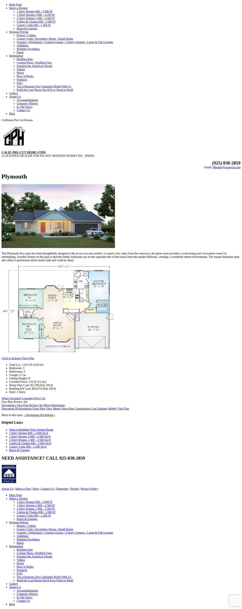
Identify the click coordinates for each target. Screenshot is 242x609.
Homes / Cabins (26, 35)
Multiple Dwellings (28, 49)
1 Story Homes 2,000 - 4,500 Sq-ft (29, 436)
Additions (22, 45)
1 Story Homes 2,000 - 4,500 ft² (36, 14)
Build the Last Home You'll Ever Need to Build (45, 89)
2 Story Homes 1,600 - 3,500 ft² (36, 18)
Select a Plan (23, 488)
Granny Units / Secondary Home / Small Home (45, 38)
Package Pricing (18, 32)
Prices (20, 72)
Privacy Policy (89, 488)
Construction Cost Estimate (91, 408)
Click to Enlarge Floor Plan (18, 358)
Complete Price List (33, 398)
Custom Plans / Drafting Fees (34, 62)
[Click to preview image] (58, 247)
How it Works (25, 76)
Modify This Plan (118, 408)
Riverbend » (47, 415)
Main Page (15, 4)
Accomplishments (27, 100)
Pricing (74, 488)
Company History (27, 103)
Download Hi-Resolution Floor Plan (23, 408)
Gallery (13, 93)
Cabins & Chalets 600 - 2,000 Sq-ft (30, 443)
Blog (12, 113)
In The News (24, 106)
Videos (21, 69)
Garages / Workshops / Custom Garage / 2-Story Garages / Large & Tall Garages (65, 42)
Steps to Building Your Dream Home (31, 429)
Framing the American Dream (34, 66)
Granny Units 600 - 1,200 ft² (34, 25)
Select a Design (18, 8)
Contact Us (23, 110)
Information (16, 55)
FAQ (20, 83)
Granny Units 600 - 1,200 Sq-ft (28, 446)
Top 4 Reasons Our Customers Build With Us (44, 86)
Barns (20, 52)
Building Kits (25, 59)
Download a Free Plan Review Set (22, 405)
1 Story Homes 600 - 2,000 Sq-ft (28, 433)
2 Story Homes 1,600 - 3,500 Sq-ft (29, 439)
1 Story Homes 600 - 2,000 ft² (35, 11)
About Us (15, 96)
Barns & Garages (27, 28)
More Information (54, 405)
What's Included (11, 398)
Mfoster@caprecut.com (226, 167)
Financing (62, 488)
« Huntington (32, 415)
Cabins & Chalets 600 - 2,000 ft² (36, 21)
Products (22, 79)
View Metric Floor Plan (60, 408)
